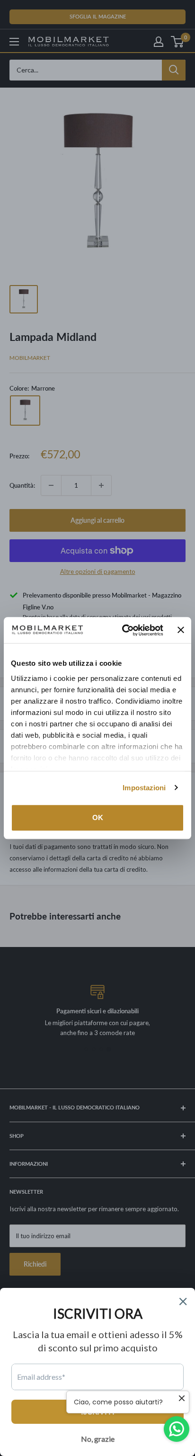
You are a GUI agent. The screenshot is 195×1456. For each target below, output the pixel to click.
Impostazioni (144, 788)
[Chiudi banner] (180, 630)
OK (97, 817)
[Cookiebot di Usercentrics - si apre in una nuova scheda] (123, 630)
